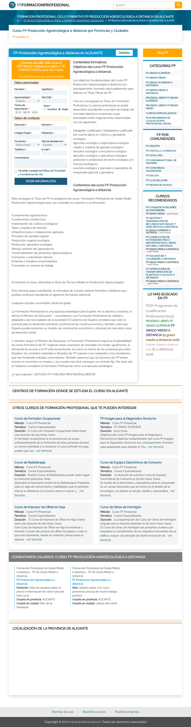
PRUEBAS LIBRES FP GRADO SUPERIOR (162, 99)
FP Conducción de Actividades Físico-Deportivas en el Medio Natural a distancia (161, 241)
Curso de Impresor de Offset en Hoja (40, 507)
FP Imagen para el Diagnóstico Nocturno (128, 418)
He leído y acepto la (41, 172)
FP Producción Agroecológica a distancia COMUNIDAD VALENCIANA (64, 20)
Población (47, 132)
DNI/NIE (46, 97)
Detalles (124, 52)
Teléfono (20, 149)
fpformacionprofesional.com (81, 722)
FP (18, 20)
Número (46, 124)
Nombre (19, 89)
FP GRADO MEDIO (156, 77)
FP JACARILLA (20, 37)
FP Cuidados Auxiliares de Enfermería (161, 209)
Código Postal (22, 132)
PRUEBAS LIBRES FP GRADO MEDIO (162, 107)
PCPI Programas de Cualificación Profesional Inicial (159, 120)
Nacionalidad (22, 97)
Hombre (52, 109)
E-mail (45, 149)
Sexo (46, 105)
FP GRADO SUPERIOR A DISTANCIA (159, 84)
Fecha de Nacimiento (21, 107)
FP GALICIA (152, 175)
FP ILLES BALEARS (156, 180)
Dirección (20, 124)
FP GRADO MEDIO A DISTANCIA (157, 91)
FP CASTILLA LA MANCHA (161, 150)
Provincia (20, 141)
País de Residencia (52, 141)
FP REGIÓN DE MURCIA (159, 185)
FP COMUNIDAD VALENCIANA (155, 169)
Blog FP (162, 52)
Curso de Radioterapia (30, 462)
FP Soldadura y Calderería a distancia (161, 257)
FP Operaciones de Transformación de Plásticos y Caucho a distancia (160, 273)
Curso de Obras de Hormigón (120, 507)
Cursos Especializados (161, 113)
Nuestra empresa (127, 712)
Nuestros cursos (94, 712)
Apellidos (47, 89)
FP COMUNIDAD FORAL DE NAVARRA (161, 162)
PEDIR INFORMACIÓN (41, 181)
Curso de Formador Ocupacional (37, 418)
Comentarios (22, 157)
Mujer (65, 109)
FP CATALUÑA (154, 155)
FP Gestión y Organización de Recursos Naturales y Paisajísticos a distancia (162, 222)
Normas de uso (62, 712)
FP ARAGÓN (153, 146)
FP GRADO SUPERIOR (158, 73)
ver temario (44, 450)
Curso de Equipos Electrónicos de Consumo (131, 462)
